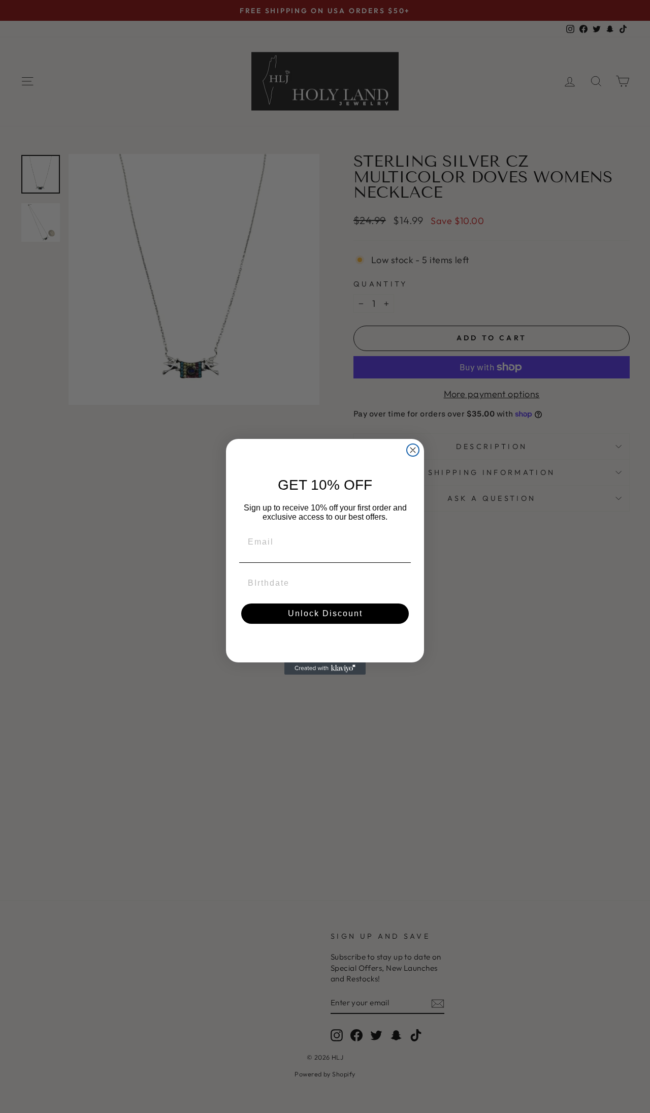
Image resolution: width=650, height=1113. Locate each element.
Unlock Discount (325, 613)
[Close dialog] (413, 450)
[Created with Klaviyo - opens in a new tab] (325, 668)
